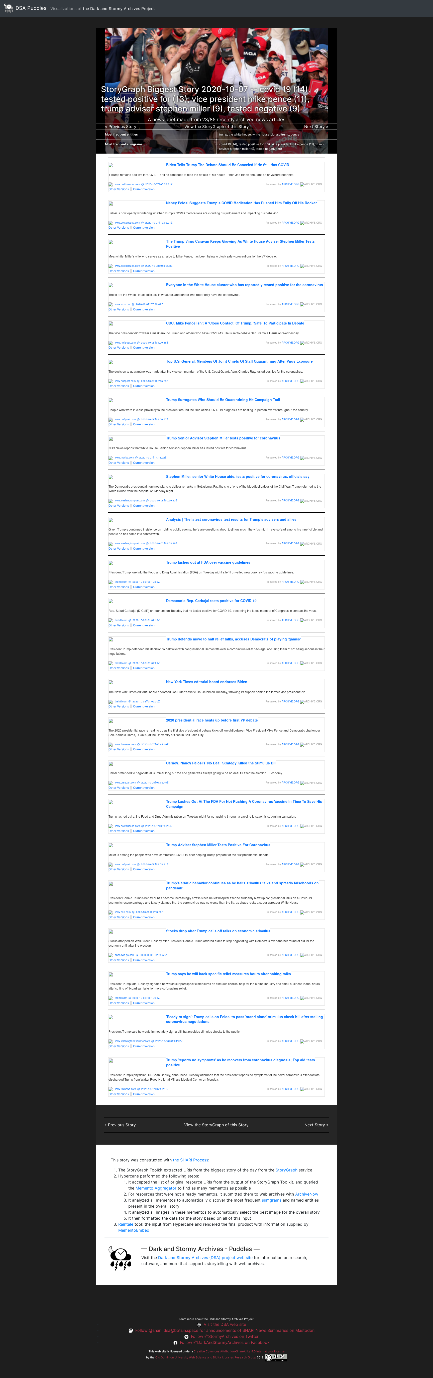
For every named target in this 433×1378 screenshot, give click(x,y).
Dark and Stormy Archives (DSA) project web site (205, 1257)
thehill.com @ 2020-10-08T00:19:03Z (137, 581)
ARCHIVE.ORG (290, 184)
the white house (240, 134)
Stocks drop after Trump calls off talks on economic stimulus (218, 930)
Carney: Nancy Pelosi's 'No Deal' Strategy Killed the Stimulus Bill (221, 762)
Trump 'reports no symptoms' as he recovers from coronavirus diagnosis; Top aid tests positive (240, 1062)
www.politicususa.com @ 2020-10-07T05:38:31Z (143, 184)
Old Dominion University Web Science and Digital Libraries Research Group (205, 1357)
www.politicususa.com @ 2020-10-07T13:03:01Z (143, 222)
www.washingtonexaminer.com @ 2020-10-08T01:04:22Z (148, 1041)
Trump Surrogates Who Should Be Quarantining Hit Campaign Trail (223, 399)
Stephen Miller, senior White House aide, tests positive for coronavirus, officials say (237, 476)
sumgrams (271, 1200)
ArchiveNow (306, 1194)
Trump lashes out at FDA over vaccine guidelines (208, 562)
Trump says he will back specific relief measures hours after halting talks (228, 973)
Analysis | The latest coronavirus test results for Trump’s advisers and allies (231, 519)
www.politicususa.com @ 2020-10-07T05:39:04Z (143, 826)
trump (223, 134)
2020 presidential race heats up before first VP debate (212, 720)
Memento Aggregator (156, 1188)
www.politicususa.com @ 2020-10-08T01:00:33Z (143, 266)
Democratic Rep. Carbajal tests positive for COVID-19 (211, 600)
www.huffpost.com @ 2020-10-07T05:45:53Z (141, 381)
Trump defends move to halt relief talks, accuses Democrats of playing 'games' (233, 638)
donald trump (280, 134)
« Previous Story (120, 126)
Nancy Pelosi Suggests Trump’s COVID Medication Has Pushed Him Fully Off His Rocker (241, 202)
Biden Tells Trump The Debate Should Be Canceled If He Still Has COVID (227, 164)
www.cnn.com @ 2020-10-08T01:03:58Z (139, 912)
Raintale (125, 1224)
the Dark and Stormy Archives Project (119, 8)
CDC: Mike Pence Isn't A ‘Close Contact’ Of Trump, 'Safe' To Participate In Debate (235, 322)
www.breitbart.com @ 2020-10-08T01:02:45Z (141, 782)
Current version (144, 189)
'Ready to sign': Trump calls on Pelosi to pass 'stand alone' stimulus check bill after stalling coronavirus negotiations (244, 1019)
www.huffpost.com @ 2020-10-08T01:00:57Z (141, 419)
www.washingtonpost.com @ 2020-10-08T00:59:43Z (146, 500)
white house (260, 134)
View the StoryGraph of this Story (216, 126)
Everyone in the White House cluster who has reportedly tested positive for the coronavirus (244, 284)
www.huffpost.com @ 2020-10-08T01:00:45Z (141, 342)
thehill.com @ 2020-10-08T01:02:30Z (137, 701)
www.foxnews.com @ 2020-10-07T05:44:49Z (141, 744)
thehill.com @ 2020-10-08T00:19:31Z (137, 998)
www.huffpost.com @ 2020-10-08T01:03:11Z (141, 864)
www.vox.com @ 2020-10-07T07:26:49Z (139, 304)
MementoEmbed (133, 1230)
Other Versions (119, 189)
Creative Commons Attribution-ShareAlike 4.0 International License (239, 1351)
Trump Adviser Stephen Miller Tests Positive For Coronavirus (218, 844)
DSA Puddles (30, 8)
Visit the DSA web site (225, 1324)
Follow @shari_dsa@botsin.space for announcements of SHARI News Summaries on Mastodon (224, 1330)
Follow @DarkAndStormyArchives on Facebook (225, 1342)
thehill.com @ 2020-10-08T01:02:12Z (137, 620)
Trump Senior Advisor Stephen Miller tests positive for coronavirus (223, 437)
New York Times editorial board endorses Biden (206, 681)
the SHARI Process (190, 1159)
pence (295, 134)
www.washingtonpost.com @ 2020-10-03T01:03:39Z (146, 543)
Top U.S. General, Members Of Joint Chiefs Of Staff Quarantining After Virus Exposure (239, 361)
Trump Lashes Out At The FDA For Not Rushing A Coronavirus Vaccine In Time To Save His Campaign (244, 804)
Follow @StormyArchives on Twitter (225, 1336)
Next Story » (316, 126)
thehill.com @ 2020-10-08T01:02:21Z (137, 663)
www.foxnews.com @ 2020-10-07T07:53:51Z (141, 1089)
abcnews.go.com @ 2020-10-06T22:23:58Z (141, 955)
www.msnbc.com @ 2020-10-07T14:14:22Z (140, 457)
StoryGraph (286, 1169)
